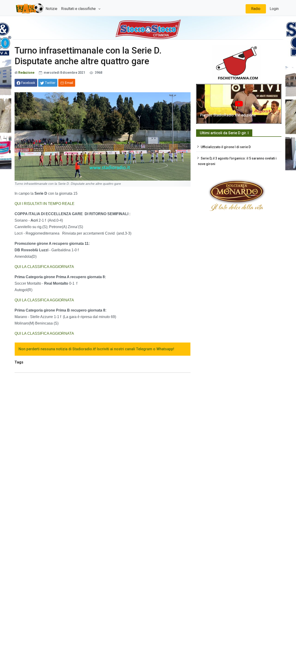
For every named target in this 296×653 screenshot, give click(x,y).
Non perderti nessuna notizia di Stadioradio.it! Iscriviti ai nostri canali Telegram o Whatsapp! (96, 349)
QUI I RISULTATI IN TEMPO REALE (44, 204)
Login (274, 8)
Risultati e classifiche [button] (79, 8)
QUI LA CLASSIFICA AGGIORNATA (45, 267)
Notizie (51, 8)
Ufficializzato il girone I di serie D (226, 147)
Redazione (26, 72)
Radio (255, 8)
